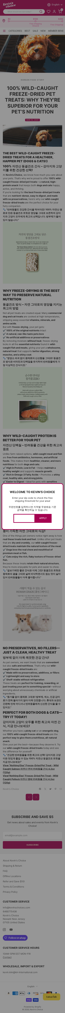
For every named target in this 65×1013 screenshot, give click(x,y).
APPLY (43, 518)
